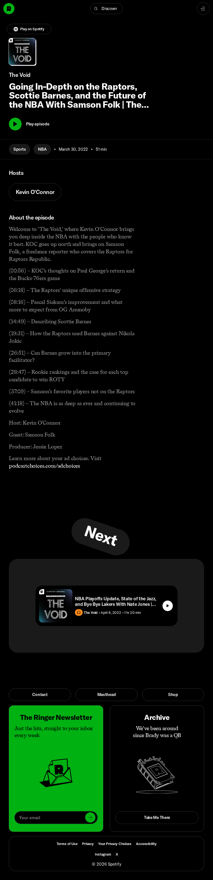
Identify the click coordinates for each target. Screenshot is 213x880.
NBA (42, 149)
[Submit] (90, 817)
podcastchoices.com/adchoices (44, 465)
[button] (106, 8)
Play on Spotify (32, 29)
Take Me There (157, 817)
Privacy (88, 843)
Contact (39, 694)
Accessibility (146, 843)
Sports (19, 149)
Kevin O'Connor (35, 191)
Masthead (106, 694)
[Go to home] (8, 8)
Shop (173, 694)
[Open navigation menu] (203, 8)
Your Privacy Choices (114, 844)
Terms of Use (67, 843)
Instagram (103, 854)
